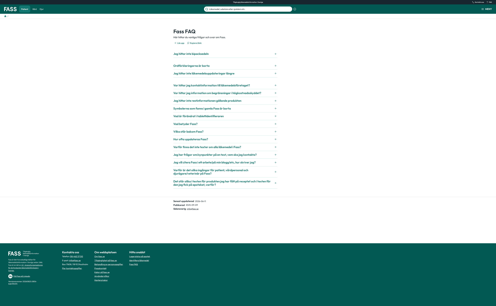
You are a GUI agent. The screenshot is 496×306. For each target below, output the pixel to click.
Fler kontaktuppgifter (72, 268)
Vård (34, 9)
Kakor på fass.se (102, 272)
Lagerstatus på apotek (139, 256)
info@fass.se (193, 209)
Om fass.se (99, 256)
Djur (42, 9)
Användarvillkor (101, 276)
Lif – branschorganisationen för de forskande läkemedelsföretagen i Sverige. (25, 268)
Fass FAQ (133, 264)
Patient (24, 9)
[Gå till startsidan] (10, 9)
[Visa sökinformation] (294, 9)
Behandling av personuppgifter (108, 264)
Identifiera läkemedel (139, 260)
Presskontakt (100, 268)
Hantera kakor (101, 280)
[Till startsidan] (5, 16)
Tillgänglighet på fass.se (105, 260)
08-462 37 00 (76, 256)
